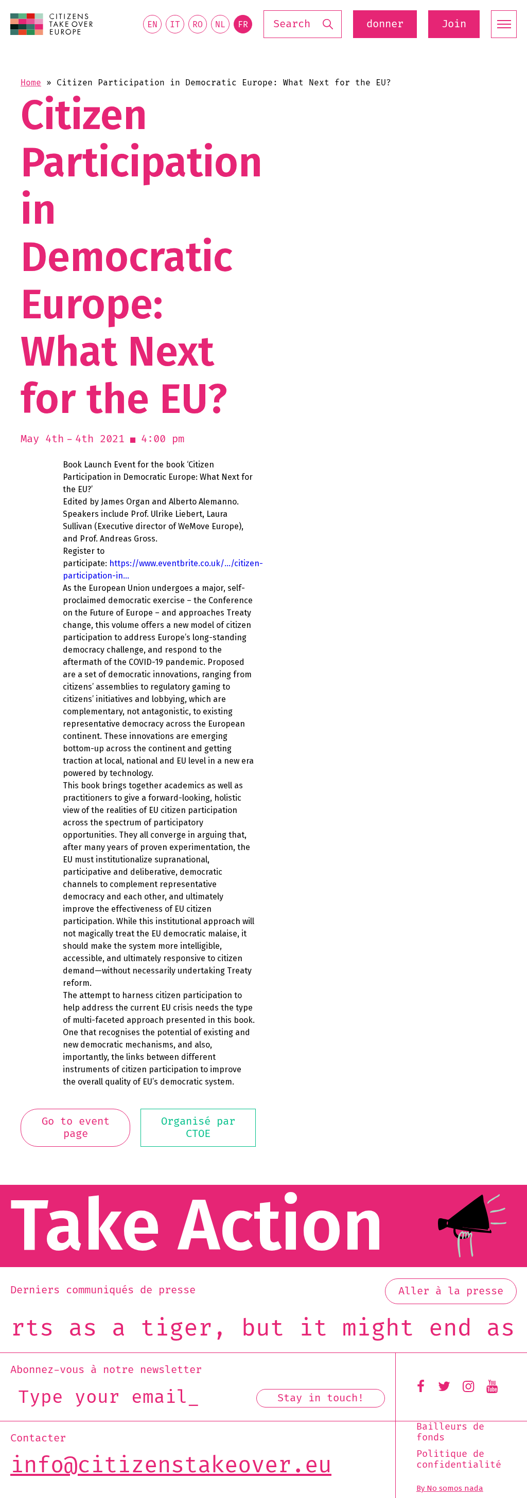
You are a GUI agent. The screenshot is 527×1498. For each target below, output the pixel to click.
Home (31, 83)
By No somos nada (449, 1488)
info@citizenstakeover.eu (170, 1465)
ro (197, 25)
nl (220, 25)
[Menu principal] (504, 24)
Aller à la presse (450, 1291)
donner (384, 24)
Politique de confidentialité (458, 1460)
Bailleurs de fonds (450, 1432)
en (152, 25)
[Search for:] (302, 24)
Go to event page (76, 1127)
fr (243, 25)
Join (454, 24)
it (175, 25)
